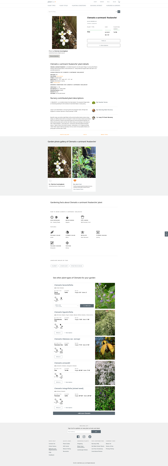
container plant (56, 82)
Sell (108, 1)
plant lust (79, 184)
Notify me (104, 40)
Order (102, 1)
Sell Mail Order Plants (98, 446)
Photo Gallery (64, 134)
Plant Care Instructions (81, 446)
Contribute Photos (97, 451)
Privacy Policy (110, 448)
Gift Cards (66, 446)
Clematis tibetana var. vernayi (67, 339)
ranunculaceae (59, 76)
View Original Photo (78, 189)
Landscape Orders (82, 450)
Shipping (80, 443)
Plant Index (66, 443)
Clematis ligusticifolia (63, 312)
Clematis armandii (62, 363)
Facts (85, 134)
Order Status (52, 446)
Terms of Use (109, 446)
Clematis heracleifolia (63, 285)
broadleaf (54, 266)
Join (96, 431)
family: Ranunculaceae (76, 266)
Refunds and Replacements (53, 449)
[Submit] (119, 11)
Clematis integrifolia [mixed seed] (68, 388)
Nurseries (66, 451)
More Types (104, 134)
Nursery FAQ (95, 443)
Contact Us (52, 443)
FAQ (50, 452)
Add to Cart (88, 305)
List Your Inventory (97, 448)
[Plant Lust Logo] (52, 2)
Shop (95, 1)
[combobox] (66, 305)
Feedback (51, 455)
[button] (116, 11)
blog (114, 1)
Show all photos (54, 56)
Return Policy (67, 448)
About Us (108, 443)
